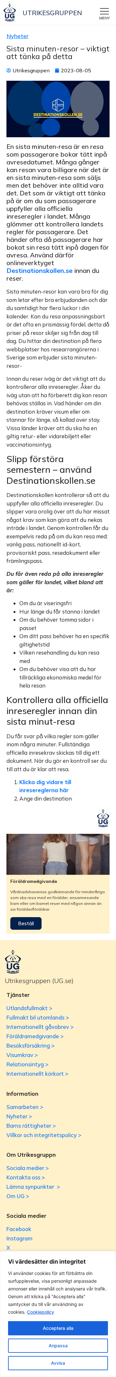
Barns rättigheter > (31, 1125)
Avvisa (58, 1363)
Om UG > (17, 1196)
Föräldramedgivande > (34, 1036)
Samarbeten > (24, 1106)
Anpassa (58, 1345)
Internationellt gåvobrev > (39, 1026)
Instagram (19, 1238)
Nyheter (17, 36)
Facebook (18, 1229)
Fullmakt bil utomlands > (37, 1017)
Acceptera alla (58, 1328)
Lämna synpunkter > (33, 1186)
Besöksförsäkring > (30, 1045)
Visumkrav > (22, 1054)
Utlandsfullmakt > (29, 1008)
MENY (104, 18)
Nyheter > (19, 1116)
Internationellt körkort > (37, 1073)
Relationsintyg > (27, 1064)
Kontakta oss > (25, 1177)
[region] (58, 1314)
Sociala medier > (27, 1168)
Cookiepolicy (40, 1312)
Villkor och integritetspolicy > (43, 1135)
